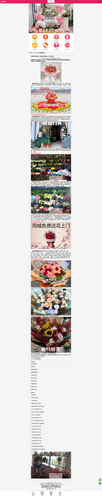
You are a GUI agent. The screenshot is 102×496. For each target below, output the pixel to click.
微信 (100, 480)
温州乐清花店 (34, 400)
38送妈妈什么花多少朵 (36, 429)
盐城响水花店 (34, 380)
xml (55, 488)
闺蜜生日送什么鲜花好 (36, 403)
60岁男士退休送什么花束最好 (37, 412)
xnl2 (34, 451)
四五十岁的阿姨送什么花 (36, 409)
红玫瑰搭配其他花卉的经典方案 (38, 449)
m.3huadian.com (47, 58)
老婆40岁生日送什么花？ (36, 417)
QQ (100, 484)
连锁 (37, 52)
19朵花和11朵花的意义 (36, 434)
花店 (35, 52)
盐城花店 (33, 366)
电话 (60, 495)
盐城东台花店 (34, 375)
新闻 (50, 488)
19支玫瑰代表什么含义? (36, 443)
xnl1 (32, 451)
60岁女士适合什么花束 (36, 426)
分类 (42, 495)
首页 (33, 495)
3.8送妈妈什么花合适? (36, 432)
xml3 (36, 451)
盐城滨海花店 (34, 383)
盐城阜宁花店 (34, 386)
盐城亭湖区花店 (34, 369)
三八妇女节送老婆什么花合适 (37, 420)
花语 (52, 488)
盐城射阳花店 (34, 389)
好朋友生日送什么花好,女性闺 (37, 406)
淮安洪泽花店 (38, 357)
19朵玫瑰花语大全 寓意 (36, 437)
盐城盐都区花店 (34, 372)
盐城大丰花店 (34, 378)
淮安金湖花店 (38, 359)
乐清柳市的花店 (34, 397)
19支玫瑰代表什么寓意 (36, 440)
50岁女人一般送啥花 (35, 414)
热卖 (51, 495)
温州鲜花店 (33, 394)
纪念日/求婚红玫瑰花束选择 (37, 446)
